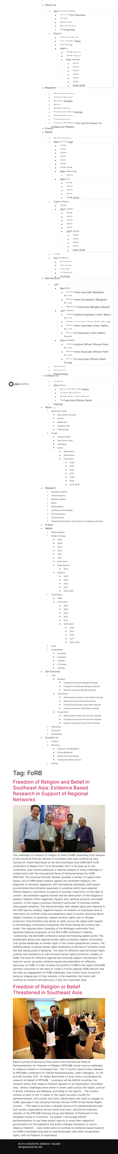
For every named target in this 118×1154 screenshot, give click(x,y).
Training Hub (62, 429)
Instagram (61, 657)
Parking (54, 763)
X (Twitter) (61, 664)
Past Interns (69, 459)
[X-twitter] (75, 1144)
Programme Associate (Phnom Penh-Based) (82, 719)
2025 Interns (69, 455)
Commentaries (57, 517)
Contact (54, 741)
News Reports (63, 565)
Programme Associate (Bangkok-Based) (81, 683)
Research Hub (63, 426)
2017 (72, 638)
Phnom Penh (62, 712)
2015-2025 (62, 602)
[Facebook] (81, 1144)
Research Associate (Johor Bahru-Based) (81, 708)
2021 (72, 473)
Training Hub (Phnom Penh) (69, 760)
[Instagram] (86, 1144)
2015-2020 (68, 624)
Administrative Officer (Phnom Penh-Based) (82, 716)
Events (49, 524)
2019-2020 (68, 591)
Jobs (53, 675)
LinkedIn (61, 660)
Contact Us (51, 737)
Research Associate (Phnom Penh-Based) (82, 723)
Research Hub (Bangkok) (68, 749)
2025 (59, 539)
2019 (72, 481)
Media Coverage (58, 536)
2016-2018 (74, 484)
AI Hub (60, 418)
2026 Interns (69, 451)
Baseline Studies (58, 499)
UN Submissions (58, 514)
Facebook (61, 653)
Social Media (57, 649)
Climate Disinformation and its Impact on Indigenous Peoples (77, 521)
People (54, 433)
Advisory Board (64, 437)
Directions (55, 745)
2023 (72, 466)
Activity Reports (58, 495)
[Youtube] (97, 1144)
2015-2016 (74, 642)
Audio (53, 646)
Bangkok (61, 679)
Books (54, 503)
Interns (60, 448)
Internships (56, 727)
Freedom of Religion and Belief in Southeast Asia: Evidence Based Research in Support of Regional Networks (51, 790)
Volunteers (62, 444)
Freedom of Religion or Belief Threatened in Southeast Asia (47, 989)
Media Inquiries (57, 532)
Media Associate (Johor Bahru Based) (80, 701)
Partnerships (56, 734)
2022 (72, 470)
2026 (59, 598)
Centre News (57, 594)
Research (50, 487)
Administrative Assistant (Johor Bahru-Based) (83, 697)
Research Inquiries (59, 492)
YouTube (61, 668)
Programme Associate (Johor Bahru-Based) (82, 705)
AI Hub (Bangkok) (65, 752)
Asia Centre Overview (66, 415)
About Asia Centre (59, 411)
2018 (72, 635)
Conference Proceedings (62, 510)
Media (48, 528)
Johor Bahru (62, 694)
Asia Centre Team (65, 440)
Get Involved (52, 671)
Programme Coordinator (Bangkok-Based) (82, 686)
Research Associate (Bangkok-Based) (80, 690)
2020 (72, 477)
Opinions (61, 572)
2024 (72, 462)
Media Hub (62, 422)
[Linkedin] (92, 1144)
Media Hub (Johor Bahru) (68, 756)
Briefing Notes (57, 506)
